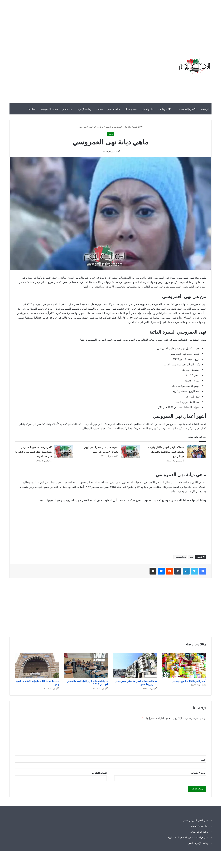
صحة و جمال (131, 109)
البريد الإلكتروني (198, 772)
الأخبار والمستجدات (187, 109)
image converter (199, 826)
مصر (107, 126)
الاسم (203, 759)
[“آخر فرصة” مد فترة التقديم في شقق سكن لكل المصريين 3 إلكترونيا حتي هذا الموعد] (63, 451)
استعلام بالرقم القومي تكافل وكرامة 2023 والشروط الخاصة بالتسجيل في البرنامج (166, 452)
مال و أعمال (147, 109)
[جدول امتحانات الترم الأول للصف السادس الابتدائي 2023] (86, 665)
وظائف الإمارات (84, 109)
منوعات (164, 109)
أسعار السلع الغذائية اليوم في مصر (189, 680)
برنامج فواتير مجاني (199, 831)
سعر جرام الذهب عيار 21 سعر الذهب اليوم (188, 837)
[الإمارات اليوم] (194, 65)
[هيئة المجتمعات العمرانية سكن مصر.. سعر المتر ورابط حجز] (135, 665)
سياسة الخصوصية (49, 109)
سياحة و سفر (114, 109)
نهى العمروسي (180, 557)
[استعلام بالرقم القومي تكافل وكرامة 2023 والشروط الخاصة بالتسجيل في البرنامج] (196, 451)
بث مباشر (67, 109)
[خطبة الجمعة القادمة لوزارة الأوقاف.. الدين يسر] (37, 665)
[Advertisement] (159, 24)
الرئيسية (205, 109)
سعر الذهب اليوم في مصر (196, 820)
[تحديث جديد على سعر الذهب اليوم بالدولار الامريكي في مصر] (130, 451)
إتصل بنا (32, 109)
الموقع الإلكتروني (99, 772)
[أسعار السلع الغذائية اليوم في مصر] (184, 665)
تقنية (100, 109)
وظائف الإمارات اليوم (198, 843)
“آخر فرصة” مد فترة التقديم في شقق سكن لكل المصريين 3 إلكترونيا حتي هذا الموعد (33, 452)
